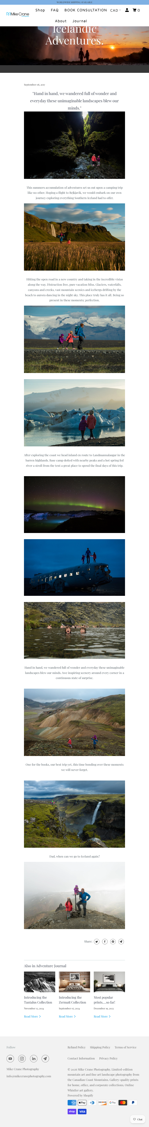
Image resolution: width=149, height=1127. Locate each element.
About (61, 21)
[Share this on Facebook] (104, 941)
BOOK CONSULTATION (86, 10)
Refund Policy (77, 1047)
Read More (31, 1016)
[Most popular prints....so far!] (109, 982)
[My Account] (127, 10)
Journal (80, 21)
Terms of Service (125, 1047)
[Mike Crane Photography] (18, 15)
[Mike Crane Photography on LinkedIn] (34, 1059)
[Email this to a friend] (121, 941)
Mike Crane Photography (94, 1069)
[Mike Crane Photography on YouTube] (11, 1059)
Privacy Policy (108, 1058)
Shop (40, 10)
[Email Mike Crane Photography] (46, 1059)
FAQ (55, 10)
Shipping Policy (100, 1047)
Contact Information (81, 1058)
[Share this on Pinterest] (112, 941)
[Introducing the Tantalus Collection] (39, 982)
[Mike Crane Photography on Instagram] (22, 1059)
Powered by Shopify (80, 1095)
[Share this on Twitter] (96, 941)
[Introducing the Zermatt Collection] (74, 982)
